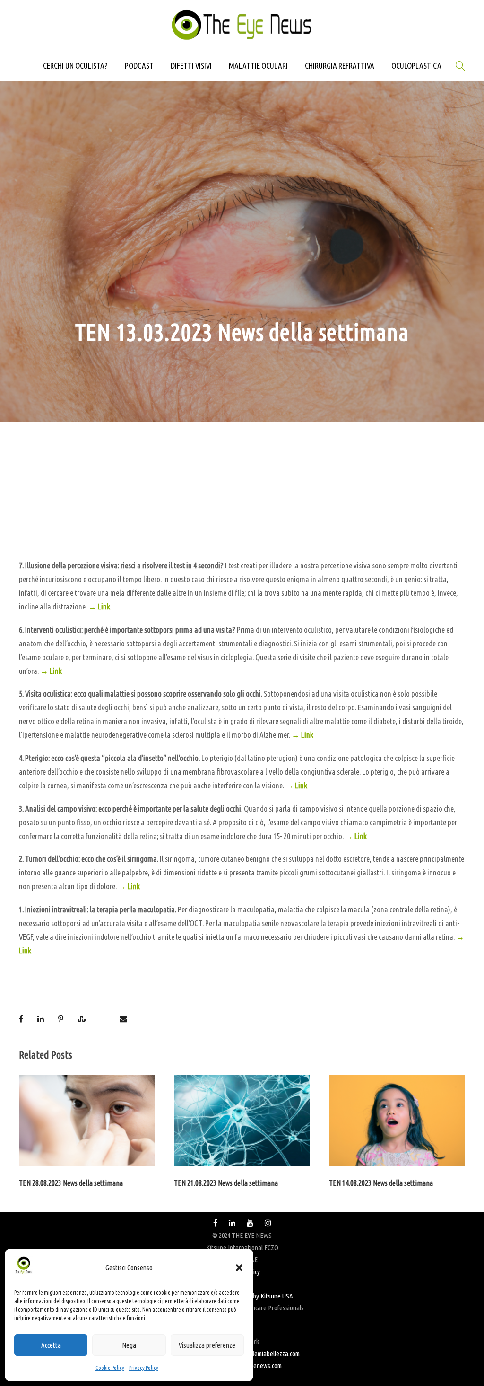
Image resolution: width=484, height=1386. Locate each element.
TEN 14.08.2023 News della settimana (381, 1183)
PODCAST (139, 65)
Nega (129, 1345)
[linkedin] (232, 1223)
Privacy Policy (143, 1368)
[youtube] (250, 1223)
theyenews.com (262, 1365)
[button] (239, 1267)
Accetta (51, 1345)
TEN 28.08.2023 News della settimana (71, 1183)
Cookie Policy (109, 1368)
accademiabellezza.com (270, 1354)
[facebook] (215, 1223)
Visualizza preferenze (207, 1345)
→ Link (99, 606)
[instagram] (268, 1223)
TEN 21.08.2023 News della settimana (226, 1183)
